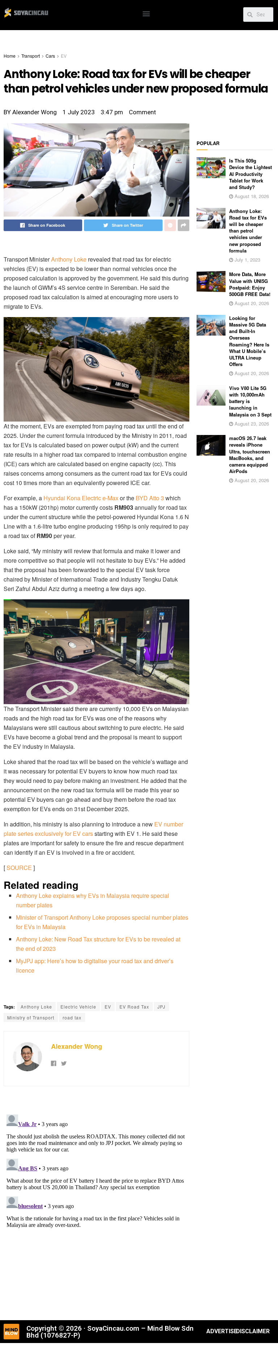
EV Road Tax (134, 1006)
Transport (30, 56)
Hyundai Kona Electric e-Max (80, 498)
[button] (146, 13)
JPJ (161, 1006)
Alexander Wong (76, 1046)
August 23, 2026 (251, 423)
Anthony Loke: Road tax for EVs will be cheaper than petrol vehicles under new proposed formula (248, 231)
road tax (72, 1017)
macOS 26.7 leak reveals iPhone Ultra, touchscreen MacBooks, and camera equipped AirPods (249, 455)
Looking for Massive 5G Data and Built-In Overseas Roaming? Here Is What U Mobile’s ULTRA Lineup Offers (249, 341)
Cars (50, 56)
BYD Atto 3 (150, 498)
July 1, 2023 (246, 259)
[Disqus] (96, 1202)
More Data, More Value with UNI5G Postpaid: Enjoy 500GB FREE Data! (249, 284)
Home (10, 56)
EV (64, 56)
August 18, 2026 (251, 196)
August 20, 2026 (251, 303)
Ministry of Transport (30, 1017)
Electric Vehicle (78, 1006)
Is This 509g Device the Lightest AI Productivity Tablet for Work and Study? (250, 173)
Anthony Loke (69, 259)
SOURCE (19, 867)
